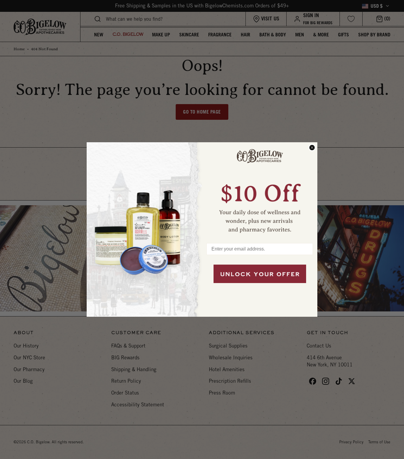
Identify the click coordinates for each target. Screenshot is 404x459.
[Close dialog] (312, 148)
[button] (259, 189)
